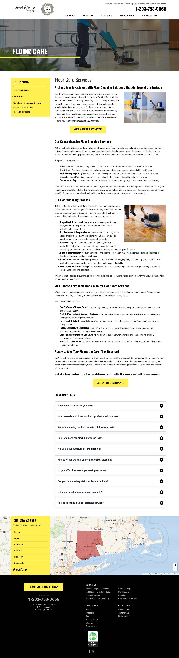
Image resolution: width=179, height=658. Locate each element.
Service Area (127, 15)
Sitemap (89, 623)
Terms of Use (91, 626)
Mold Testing (123, 592)
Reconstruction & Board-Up (97, 599)
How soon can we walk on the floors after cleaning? (85, 459)
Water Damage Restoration (97, 589)
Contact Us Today (44, 587)
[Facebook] (89, 651)
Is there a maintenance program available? (80, 492)
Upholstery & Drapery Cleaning (27, 103)
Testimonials (123, 613)
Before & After (124, 616)
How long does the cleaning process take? (80, 438)
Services (70, 15)
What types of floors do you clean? (76, 405)
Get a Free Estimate (88, 129)
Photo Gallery (124, 609)
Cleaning (21, 82)
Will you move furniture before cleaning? (79, 449)
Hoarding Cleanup (21, 90)
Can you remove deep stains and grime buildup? (83, 481)
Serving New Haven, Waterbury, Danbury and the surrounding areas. (135, 4)
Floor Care (18, 96)
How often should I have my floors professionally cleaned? (89, 416)
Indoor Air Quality (93, 595)
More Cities (22, 570)
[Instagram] (93, 651)
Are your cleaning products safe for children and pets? (86, 427)
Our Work (106, 15)
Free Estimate (149, 15)
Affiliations (90, 613)
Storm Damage (124, 589)
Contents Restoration (23, 107)
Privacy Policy (92, 619)
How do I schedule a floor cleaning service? (81, 503)
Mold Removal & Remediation (98, 592)
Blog (87, 616)
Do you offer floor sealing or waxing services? (82, 470)
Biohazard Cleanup (22, 112)
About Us (88, 15)
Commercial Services (127, 599)
